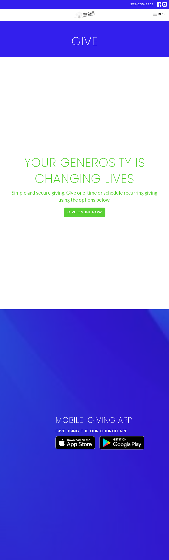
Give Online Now (84, 212)
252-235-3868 (142, 4)
